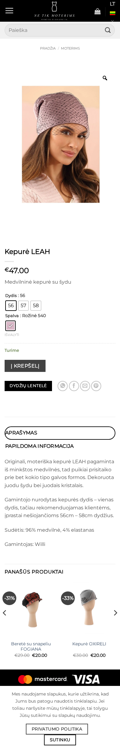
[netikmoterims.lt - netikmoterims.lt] (54, 11)
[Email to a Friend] (85, 386)
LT (112, 4)
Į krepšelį (25, 366)
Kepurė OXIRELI (89, 643)
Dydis (11, 296)
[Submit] (108, 30)
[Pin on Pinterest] (96, 386)
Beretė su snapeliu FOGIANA (31, 646)
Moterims (70, 48)
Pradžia (48, 48)
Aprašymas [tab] (21, 433)
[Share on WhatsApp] (63, 386)
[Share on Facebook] (74, 386)
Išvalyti (12, 335)
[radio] (11, 305)
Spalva (12, 316)
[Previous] (5, 625)
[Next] (115, 625)
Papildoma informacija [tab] (39, 446)
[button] (9, 10)
